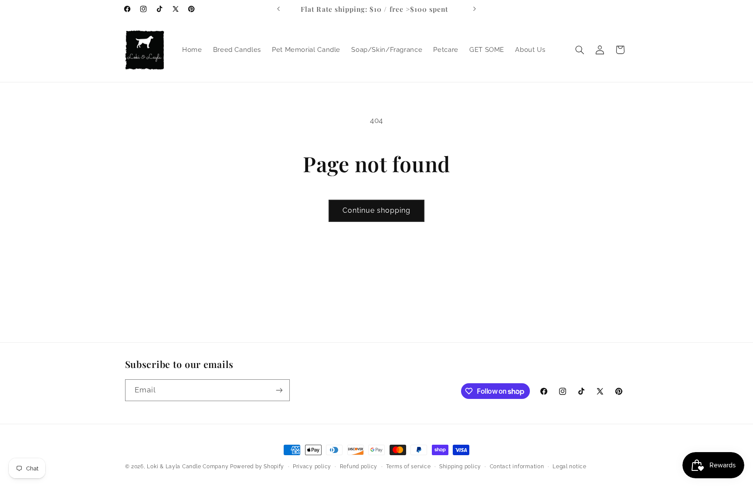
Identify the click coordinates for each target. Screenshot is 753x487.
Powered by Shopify (257, 466)
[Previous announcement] (278, 8)
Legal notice (570, 466)
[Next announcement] (474, 8)
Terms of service (408, 466)
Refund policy (359, 466)
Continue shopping (377, 210)
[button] (580, 50)
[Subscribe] (279, 390)
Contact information (517, 466)
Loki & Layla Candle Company (187, 466)
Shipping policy (460, 466)
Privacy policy (312, 466)
